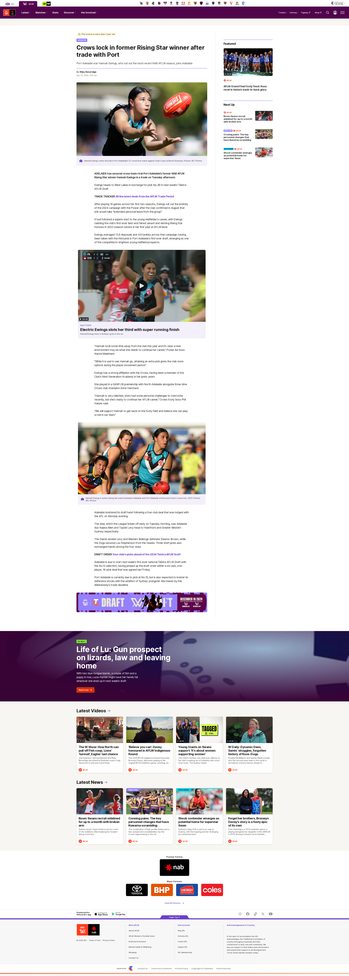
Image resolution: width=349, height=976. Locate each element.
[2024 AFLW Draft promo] (141, 602)
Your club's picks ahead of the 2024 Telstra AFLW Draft (146, 554)
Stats (55, 12)
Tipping (304, 12)
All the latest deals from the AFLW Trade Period (145, 196)
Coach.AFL (182, 941)
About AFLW (134, 930)
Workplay (133, 952)
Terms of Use (94, 940)
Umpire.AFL (182, 947)
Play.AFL (181, 930)
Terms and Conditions (161, 968)
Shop (317, 12)
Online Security (223, 968)
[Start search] (327, 12)
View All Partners (173, 903)
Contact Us (134, 958)
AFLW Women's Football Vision (142, 936)
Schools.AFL (183, 936)
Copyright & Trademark (202, 968)
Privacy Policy (109, 940)
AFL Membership (185, 952)
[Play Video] (142, 286)
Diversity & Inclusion (137, 941)
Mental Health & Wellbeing (140, 947)
